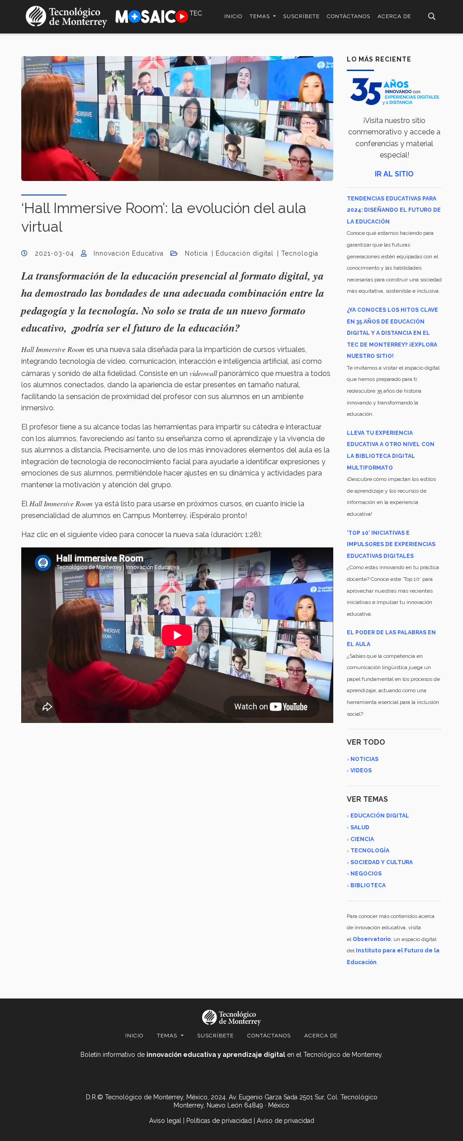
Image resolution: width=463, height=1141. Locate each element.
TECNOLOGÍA (369, 850)
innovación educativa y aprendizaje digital (215, 1054)
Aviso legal (165, 1120)
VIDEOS (361, 770)
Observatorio (372, 939)
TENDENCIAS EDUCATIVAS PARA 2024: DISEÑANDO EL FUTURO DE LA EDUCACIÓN (394, 210)
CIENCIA (362, 839)
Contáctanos (348, 16)
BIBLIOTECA (368, 885)
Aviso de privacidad (285, 1120)
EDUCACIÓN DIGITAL (379, 816)
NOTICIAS (364, 759)
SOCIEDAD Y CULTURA (381, 862)
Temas (261, 16)
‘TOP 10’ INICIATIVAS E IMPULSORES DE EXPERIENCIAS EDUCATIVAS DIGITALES (391, 544)
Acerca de (394, 16)
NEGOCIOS (366, 873)
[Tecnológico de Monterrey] (66, 17)
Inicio (233, 16)
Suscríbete (301, 16)
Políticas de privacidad (219, 1120)
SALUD (359, 827)
